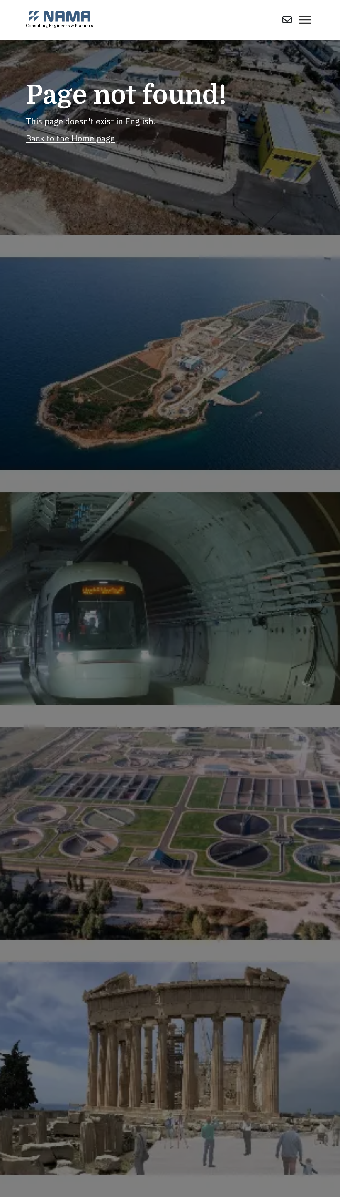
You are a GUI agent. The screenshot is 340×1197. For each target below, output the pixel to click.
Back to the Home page (70, 138)
